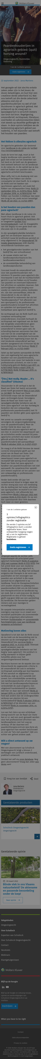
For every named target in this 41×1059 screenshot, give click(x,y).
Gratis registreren (18, 547)
